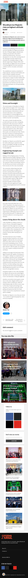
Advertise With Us (6, 557)
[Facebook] (9, 416)
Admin (6, 356)
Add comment (19, 32)
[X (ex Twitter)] (17, 416)
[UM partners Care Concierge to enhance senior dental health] (14, 370)
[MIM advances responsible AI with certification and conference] (14, 348)
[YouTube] (17, 424)
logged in (11, 330)
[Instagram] (9, 424)
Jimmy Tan (7, 32)
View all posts (6, 313)
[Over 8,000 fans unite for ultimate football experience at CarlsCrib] (14, 392)
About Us (4, 548)
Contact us (4, 551)
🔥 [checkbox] (3, 574)
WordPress (23, 574)
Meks (15, 574)
